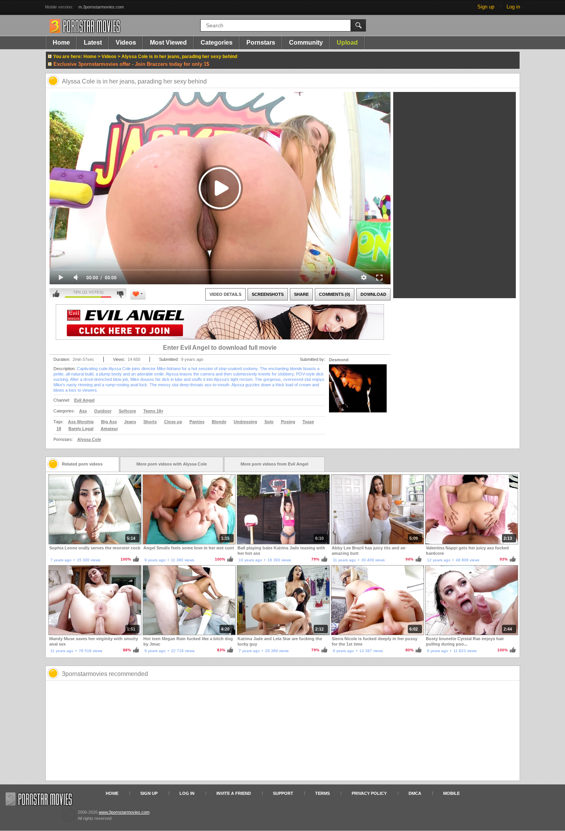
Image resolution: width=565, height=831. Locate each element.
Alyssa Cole (89, 439)
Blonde (219, 421)
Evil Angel (84, 400)
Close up (173, 421)
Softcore (127, 411)
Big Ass (109, 421)
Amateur (109, 428)
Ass (83, 411)
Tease (308, 421)
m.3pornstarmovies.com (101, 7)
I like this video (56, 294)
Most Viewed (168, 42)
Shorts (150, 421)
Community (306, 42)
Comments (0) (334, 294)
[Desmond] (358, 393)
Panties (196, 421)
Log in (513, 7)
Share (301, 294)
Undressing (245, 421)
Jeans (130, 421)
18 (58, 428)
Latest (93, 42)
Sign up (485, 7)
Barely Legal (80, 428)
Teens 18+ (153, 411)
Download (373, 294)
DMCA (415, 793)
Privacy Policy (369, 793)
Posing (288, 421)
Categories (217, 42)
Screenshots (268, 294)
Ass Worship (81, 421)
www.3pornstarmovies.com (124, 812)
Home (61, 42)
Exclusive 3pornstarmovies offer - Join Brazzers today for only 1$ (131, 64)
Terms (322, 793)
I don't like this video (120, 294)
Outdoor (102, 411)
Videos (126, 42)
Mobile (451, 793)
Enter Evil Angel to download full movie (220, 347)
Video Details (225, 294)
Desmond (339, 359)
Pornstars (260, 42)
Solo (269, 421)
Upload (347, 42)
